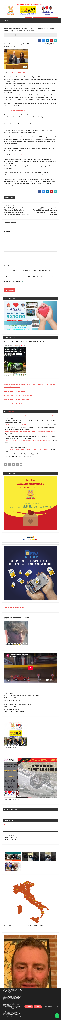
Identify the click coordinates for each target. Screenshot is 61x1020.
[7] (14, 643)
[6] (12, 374)
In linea (8, 824)
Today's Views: (9, 837)
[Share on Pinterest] (51, 41)
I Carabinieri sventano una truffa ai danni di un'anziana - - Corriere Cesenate (26, 425)
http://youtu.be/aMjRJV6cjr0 (18, 72)
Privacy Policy (50, 277)
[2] (6, 374)
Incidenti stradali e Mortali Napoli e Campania (18, 395)
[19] (9, 644)
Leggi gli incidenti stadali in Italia (14, 607)
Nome (6, 255)
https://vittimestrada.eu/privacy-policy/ (10, 1011)
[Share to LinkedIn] (47, 41)
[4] (9, 374)
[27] (21, 644)
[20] (11, 644)
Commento (7, 231)
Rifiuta (38, 1006)
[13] (23, 643)
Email (6, 261)
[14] (24, 643)
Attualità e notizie (9, 197)
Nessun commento (25, 35)
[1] (5, 374)
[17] (6, 644)
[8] (15, 643)
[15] (26, 643)
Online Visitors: (9, 835)
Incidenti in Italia (11, 411)
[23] (15, 644)
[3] (8, 374)
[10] (18, 643)
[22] (14, 644)
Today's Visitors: (10, 839)
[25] (18, 644)
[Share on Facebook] (39, 41)
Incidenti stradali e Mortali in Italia (14, 391)
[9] (17, 643)
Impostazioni (48, 1006)
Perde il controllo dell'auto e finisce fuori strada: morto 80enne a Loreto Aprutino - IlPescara (31, 416)
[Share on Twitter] (43, 41)
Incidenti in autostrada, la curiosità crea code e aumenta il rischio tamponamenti (27, 449)
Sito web (6, 266)
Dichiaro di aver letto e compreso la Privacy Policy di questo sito (30, 277)
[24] (17, 644)
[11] (20, 643)
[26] (20, 644)
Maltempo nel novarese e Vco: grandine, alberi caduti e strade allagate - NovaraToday (29, 431)
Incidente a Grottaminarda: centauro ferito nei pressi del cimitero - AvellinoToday (28, 440)
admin (17, 35)
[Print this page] (55, 41)
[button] (57, 1015)
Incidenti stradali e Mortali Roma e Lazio (16, 399)
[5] (11, 374)
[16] (5, 644)
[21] (12, 644)
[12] (21, 643)
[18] (8, 644)
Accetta (29, 1006)
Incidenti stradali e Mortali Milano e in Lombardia (19, 404)
